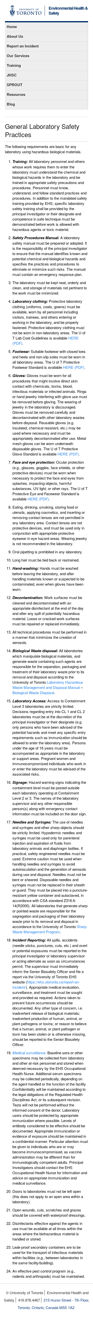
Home (12, 26)
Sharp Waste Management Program (49, 929)
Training (14, 65)
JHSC (12, 75)
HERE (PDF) (73, 367)
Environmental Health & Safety (68, 11)
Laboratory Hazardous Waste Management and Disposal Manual (47, 684)
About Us (15, 36)
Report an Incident (23, 46)
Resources (16, 94)
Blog (11, 104)
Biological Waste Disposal (33, 692)
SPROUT (14, 84)
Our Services (18, 55)
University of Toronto (25, 10)
